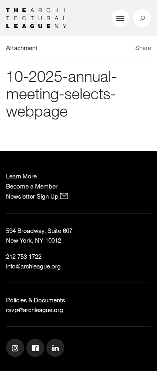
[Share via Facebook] (128, 48)
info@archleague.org (33, 266)
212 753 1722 (23, 256)
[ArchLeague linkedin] (56, 349)
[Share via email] (107, 48)
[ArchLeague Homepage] (36, 17)
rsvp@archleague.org (34, 309)
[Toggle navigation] (120, 18)
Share (143, 47)
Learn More (21, 176)
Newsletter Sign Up (33, 196)
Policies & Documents (35, 300)
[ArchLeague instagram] (16, 349)
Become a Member (32, 186)
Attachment (21, 47)
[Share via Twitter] (119, 48)
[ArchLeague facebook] (36, 349)
